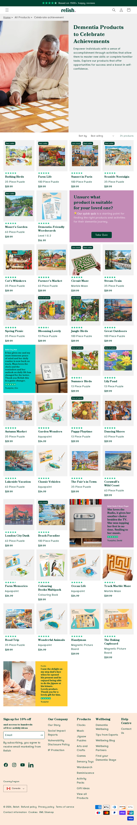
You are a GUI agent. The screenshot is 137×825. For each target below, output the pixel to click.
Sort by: (83, 135)
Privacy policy (46, 806)
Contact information (15, 812)
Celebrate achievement (49, 17)
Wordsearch (84, 767)
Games (81, 756)
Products (84, 719)
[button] (7, 10)
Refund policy (29, 806)
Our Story (54, 725)
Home (7, 17)
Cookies (32, 812)
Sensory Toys (85, 761)
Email (8, 735)
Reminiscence (85, 773)
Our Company (58, 719)
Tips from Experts (107, 735)
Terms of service (65, 806)
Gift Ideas (83, 788)
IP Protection (56, 750)
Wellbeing (103, 719)
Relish (16, 806)
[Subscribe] (41, 735)
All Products (22, 17)
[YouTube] (22, 764)
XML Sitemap (46, 812)
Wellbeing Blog (105, 740)
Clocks (81, 725)
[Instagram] (14, 764)
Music (80, 731)
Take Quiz (101, 235)
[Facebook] (5, 764)
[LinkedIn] (30, 764)
